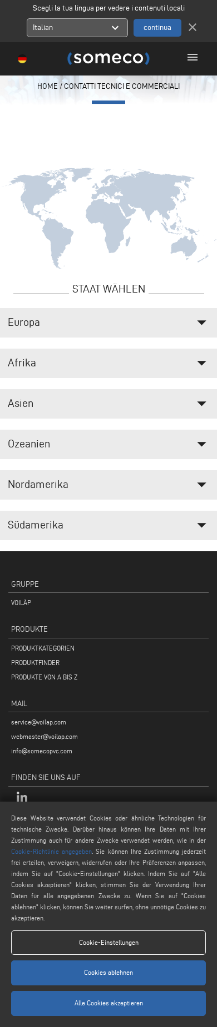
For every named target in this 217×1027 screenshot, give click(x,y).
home (47, 86)
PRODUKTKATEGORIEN (43, 648)
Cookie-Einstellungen (109, 942)
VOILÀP (21, 602)
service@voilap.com (38, 722)
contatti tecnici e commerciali (122, 86)
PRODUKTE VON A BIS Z (44, 677)
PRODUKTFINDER (35, 662)
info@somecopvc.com (41, 750)
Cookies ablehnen (108, 972)
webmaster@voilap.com (44, 736)
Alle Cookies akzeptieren (109, 1002)
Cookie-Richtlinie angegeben (51, 851)
